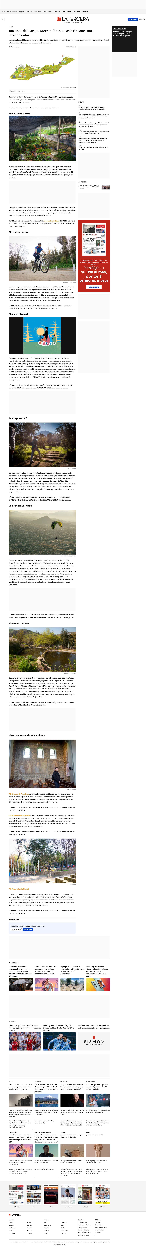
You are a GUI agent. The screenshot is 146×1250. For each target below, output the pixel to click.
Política (9, 11)
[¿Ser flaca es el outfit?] (98, 1150)
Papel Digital (77, 11)
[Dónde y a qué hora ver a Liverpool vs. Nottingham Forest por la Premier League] (25, 1041)
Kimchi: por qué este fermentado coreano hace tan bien (96, 1162)
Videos (50, 11)
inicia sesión (16, 930)
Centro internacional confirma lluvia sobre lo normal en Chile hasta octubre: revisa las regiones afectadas (20, 971)
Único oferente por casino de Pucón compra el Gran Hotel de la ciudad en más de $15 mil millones (46, 1088)
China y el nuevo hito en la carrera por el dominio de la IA (71, 1162)
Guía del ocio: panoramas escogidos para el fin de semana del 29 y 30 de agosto (90, 186)
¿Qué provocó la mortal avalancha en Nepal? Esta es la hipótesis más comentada (72, 970)
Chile (10, 1082)
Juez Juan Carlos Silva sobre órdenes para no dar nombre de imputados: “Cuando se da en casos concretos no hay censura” (94, 116)
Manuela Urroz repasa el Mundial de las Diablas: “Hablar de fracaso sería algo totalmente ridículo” (97, 1123)
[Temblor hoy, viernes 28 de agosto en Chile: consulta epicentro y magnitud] (94, 1041)
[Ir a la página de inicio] (73, 19)
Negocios (21, 11)
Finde (11, 27)
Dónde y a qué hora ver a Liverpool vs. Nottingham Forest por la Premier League (25, 1028)
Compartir (13, 91)
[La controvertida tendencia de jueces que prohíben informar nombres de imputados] (21, 1100)
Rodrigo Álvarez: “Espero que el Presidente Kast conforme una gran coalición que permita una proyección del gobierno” (94, 124)
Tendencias (64, 1082)
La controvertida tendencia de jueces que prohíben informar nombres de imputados (92, 108)
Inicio (3, 11)
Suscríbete (28, 930)
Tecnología (29, 11)
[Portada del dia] (94, 255)
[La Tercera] (16, 1204)
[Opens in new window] (50, 1204)
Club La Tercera (66, 11)
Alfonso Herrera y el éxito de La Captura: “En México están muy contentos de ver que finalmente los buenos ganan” (93, 140)
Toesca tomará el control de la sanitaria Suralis (44, 1122)
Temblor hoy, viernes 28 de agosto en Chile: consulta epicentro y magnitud (94, 1027)
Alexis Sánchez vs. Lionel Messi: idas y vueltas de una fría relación (98, 1111)
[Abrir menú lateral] (2, 19)
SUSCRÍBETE (94, 287)
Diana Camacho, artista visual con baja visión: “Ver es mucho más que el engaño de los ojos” (98, 1171)
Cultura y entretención (43, 1132)
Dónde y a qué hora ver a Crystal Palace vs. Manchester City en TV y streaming (58, 1028)
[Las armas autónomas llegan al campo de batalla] (72, 1150)
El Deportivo (37, 11)
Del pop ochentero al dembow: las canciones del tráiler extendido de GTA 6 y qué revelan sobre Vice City (71, 1123)
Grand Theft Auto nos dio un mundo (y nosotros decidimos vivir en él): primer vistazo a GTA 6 (45, 970)
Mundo (44, 11)
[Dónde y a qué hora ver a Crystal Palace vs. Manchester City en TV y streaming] (59, 1041)
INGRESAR (142, 19)
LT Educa (85, 11)
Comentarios (22, 91)
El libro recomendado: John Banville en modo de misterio (94, 148)
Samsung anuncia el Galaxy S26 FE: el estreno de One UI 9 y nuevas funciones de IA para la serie (97, 971)
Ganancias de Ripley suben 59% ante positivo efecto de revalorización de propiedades (46, 1112)
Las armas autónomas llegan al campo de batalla (71, 1136)
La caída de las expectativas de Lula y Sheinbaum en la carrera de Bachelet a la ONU (94, 132)
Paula (88, 1132)
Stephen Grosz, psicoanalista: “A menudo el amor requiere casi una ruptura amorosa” (72, 1087)
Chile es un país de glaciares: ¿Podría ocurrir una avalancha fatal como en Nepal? (72, 1112)
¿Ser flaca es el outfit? (94, 1135)
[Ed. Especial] (68, 1204)
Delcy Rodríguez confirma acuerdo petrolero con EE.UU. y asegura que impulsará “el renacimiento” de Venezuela (71, 1172)
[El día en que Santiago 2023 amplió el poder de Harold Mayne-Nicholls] (98, 1100)
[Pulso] (33, 1204)
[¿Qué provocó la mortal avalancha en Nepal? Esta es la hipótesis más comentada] (72, 984)
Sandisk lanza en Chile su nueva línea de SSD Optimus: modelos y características (21, 1163)
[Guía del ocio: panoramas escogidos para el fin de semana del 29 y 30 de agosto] (106, 187)
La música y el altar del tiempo (44, 1169)
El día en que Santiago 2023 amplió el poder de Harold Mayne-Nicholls (97, 1087)
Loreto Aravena (16, 47)
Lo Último (57, 11)
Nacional (14, 11)
